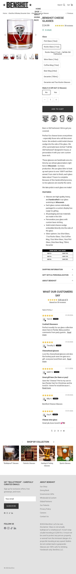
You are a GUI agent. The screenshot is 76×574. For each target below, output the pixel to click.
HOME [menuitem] (38, 9)
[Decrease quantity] (44, 99)
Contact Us (44, 516)
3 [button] (58, 431)
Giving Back (44, 490)
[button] (61, 430)
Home (5, 13)
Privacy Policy (45, 509)
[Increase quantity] (56, 99)
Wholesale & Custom (48, 498)
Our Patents (44, 505)
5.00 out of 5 (63, 300)
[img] (47, 316)
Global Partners (46, 501)
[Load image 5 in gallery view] (20, 33)
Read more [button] (46, 388)
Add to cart (58, 109)
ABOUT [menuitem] (37, 14)
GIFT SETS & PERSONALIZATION (55, 275)
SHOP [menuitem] (37, 12)
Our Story (43, 487)
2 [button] (54, 431)
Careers (43, 513)
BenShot (11, 568)
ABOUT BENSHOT (49, 281)
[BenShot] (17, 5)
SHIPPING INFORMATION (52, 269)
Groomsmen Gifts (47, 494)
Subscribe (11, 506)
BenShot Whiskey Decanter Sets (19, 13)
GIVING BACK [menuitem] (37, 18)
